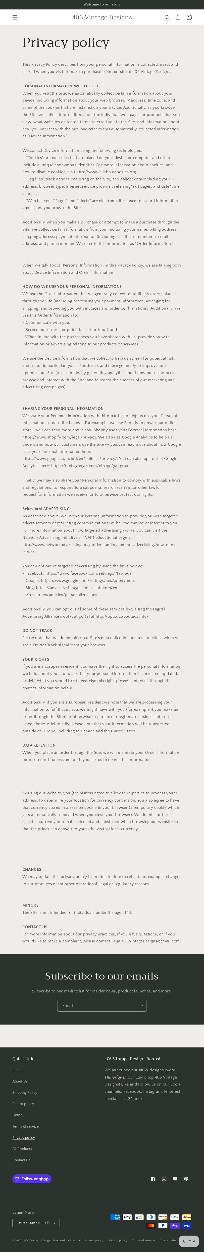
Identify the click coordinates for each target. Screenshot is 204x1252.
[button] (14, 17)
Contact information (173, 1240)
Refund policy (94, 1240)
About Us (20, 1082)
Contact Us (21, 1160)
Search (18, 1070)
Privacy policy (23, 1138)
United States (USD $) (34, 1223)
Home (17, 1115)
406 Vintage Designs (38, 1240)
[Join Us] (141, 1006)
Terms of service (25, 1127)
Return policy (23, 1104)
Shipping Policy (24, 1093)
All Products (22, 1149)
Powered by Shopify (66, 1240)
